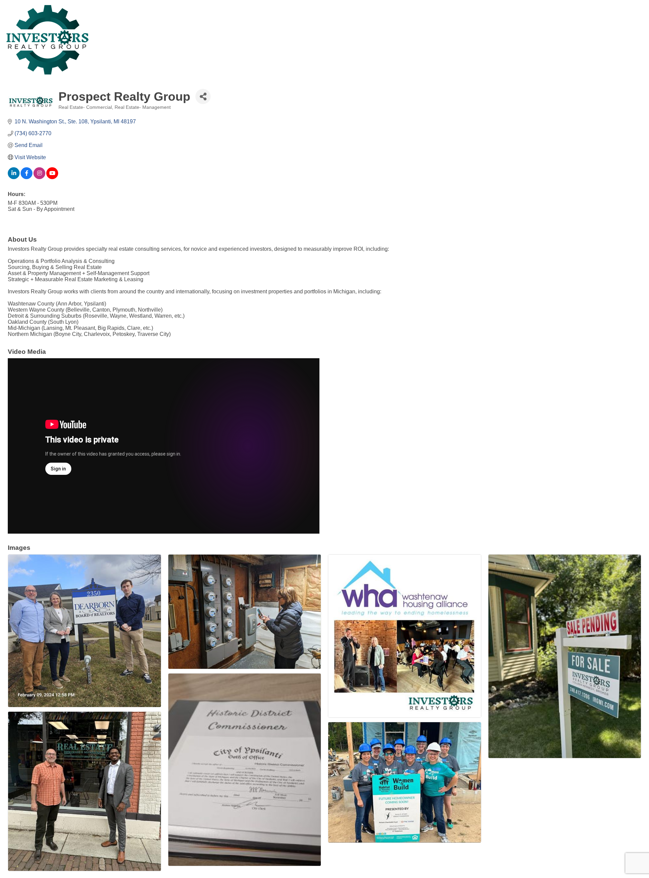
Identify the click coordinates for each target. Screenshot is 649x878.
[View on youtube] (52, 177)
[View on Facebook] (26, 177)
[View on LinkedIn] (14, 177)
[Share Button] (203, 96)
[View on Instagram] (39, 177)
